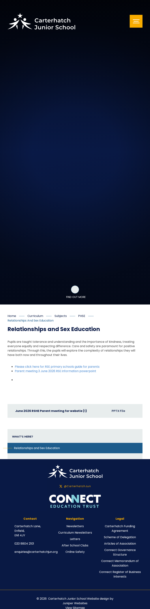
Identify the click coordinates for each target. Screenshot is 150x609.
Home (12, 316)
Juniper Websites (75, 603)
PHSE (81, 316)
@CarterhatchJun (77, 486)
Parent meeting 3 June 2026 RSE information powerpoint (55, 371)
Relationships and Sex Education (31, 320)
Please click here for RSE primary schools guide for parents (57, 367)
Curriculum (35, 316)
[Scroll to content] (75, 289)
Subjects (61, 316)
